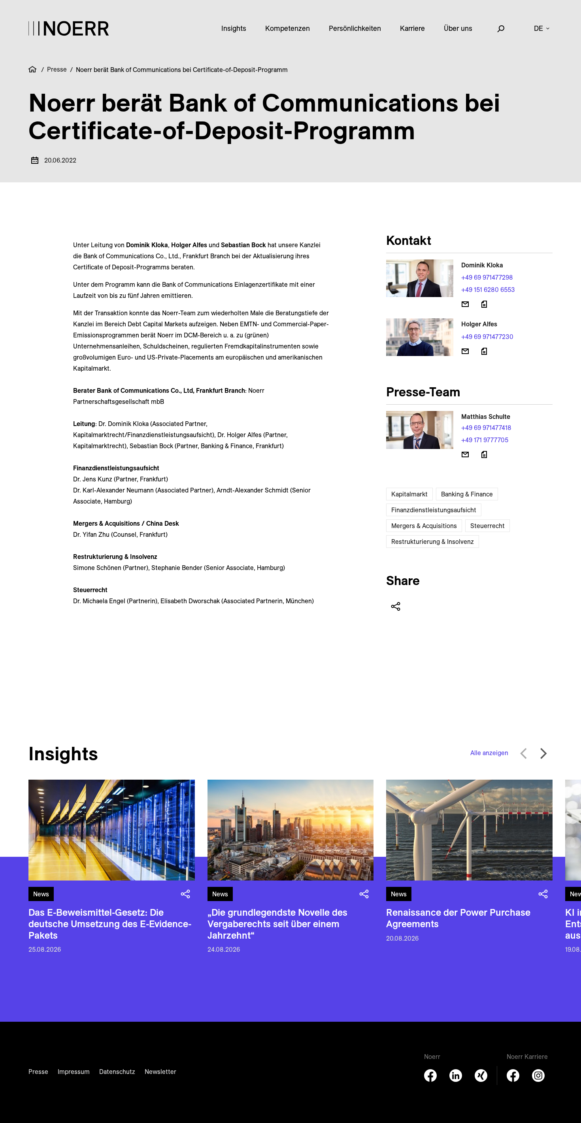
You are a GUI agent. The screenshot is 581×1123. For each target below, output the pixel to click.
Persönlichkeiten (355, 28)
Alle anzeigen (489, 753)
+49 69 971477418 (486, 428)
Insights (233, 28)
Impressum (74, 1072)
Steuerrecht (487, 526)
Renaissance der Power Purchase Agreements (458, 918)
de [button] (538, 28)
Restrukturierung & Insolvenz (432, 541)
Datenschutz (117, 1072)
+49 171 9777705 (484, 440)
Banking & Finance (467, 494)
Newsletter (160, 1072)
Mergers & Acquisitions (424, 526)
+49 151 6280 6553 (488, 290)
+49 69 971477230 (487, 337)
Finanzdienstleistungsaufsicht (433, 510)
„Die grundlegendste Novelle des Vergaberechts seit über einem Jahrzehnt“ (277, 923)
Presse (57, 69)
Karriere (412, 28)
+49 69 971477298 (487, 277)
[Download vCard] (484, 304)
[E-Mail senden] (465, 304)
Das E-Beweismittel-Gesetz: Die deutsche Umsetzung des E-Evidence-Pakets (109, 923)
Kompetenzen (287, 28)
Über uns (458, 28)
